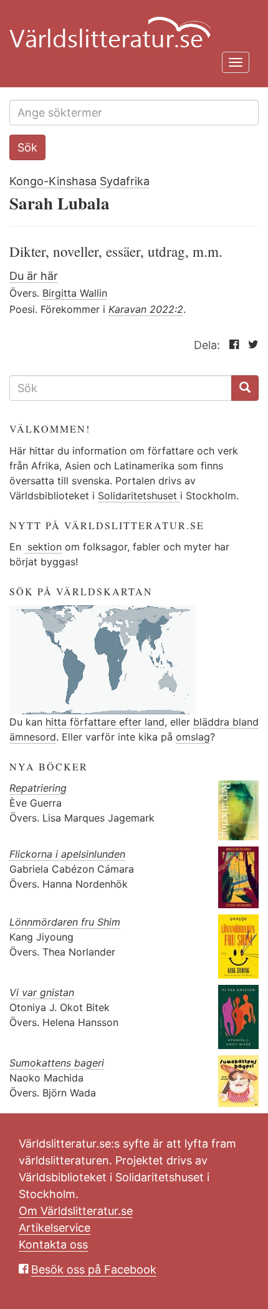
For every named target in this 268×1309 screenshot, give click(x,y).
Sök (27, 147)
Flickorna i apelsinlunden (67, 854)
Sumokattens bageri (56, 1063)
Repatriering (38, 788)
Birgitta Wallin (74, 293)
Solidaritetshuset (139, 495)
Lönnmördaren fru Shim (64, 922)
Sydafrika (125, 181)
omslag (193, 737)
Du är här (33, 275)
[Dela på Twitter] (250, 345)
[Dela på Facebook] (231, 345)
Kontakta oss (53, 1244)
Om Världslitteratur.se (76, 1210)
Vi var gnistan (41, 992)
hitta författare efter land (105, 722)
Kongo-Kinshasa (53, 181)
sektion (43, 546)
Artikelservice (54, 1227)
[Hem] (129, 25)
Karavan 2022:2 (145, 309)
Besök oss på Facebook (93, 1269)
